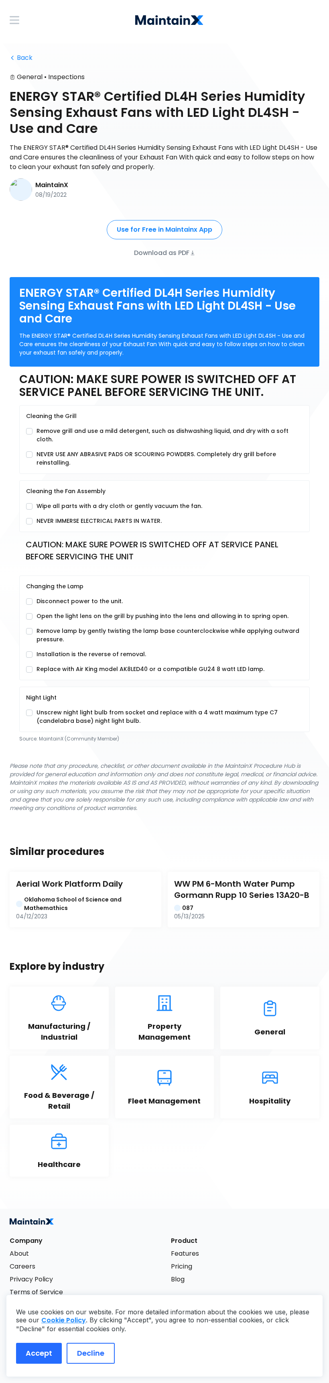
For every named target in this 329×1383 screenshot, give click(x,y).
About (19, 1253)
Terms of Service (36, 1292)
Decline (90, 1353)
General (30, 77)
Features (185, 1253)
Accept (39, 1353)
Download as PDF (161, 252)
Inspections (66, 77)
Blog (178, 1279)
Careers (22, 1266)
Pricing (181, 1266)
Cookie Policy (63, 1320)
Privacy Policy (31, 1279)
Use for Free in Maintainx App (164, 229)
